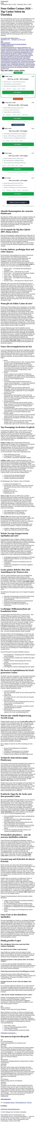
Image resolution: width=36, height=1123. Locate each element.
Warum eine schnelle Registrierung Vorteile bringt (17, 60)
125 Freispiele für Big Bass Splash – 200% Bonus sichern (16, 48)
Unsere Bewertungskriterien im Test (23, 52)
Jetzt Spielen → (18, 92)
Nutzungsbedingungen (14, 1109)
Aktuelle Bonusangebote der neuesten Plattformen (14, 47)
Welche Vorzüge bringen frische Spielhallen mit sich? (16, 54)
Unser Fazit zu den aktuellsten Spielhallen (17, 67)
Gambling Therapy (9, 1102)
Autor (2, 3)
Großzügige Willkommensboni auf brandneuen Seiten (16, 57)
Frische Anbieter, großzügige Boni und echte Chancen (17, 49)
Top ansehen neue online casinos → (10, 38)
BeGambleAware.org (30, 206)
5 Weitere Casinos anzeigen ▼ (18, 202)
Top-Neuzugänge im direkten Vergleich (11, 53)
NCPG (29, 1102)
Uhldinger (4, 1)
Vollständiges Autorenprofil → (9, 1033)
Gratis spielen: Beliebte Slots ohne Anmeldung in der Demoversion (17, 55)
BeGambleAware (20, 1102)
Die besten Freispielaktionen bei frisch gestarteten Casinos (15, 58)
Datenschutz (4, 1109)
